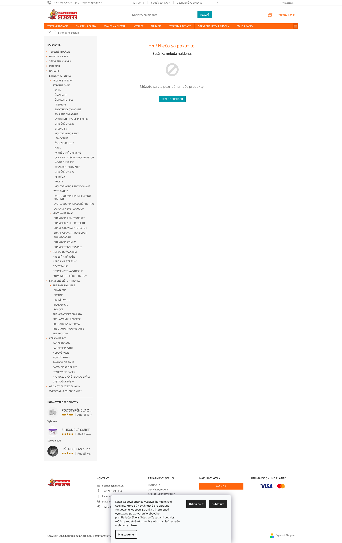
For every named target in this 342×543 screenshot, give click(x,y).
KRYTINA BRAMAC (63, 213)
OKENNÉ (58, 295)
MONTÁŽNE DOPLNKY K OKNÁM (72, 186)
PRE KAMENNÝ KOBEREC (67, 319)
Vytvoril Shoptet (285, 535)
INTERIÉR (54, 66)
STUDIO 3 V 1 (62, 128)
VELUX (57, 90)
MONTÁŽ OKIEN (61, 357)
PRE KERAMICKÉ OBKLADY (67, 314)
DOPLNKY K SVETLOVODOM (69, 208)
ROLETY (59, 181)
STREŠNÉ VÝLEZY (64, 123)
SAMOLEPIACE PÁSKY (65, 367)
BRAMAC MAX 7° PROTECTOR (70, 232)
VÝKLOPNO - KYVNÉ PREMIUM (71, 118)
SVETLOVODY (60, 190)
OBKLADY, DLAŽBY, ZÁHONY (64, 386)
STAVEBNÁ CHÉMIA (60, 61)
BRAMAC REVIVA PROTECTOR (70, 227)
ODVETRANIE (60, 266)
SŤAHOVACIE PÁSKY (64, 371)
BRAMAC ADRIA (62, 237)
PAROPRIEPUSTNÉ (63, 347)
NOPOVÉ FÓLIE (61, 352)
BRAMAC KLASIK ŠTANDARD (69, 218)
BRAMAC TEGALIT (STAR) (68, 246)
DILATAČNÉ (60, 290)
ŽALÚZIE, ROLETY (64, 142)
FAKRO (57, 147)
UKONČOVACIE (62, 299)
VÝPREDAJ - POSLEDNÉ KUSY (65, 391)
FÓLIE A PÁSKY (57, 338)
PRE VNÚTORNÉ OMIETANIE (68, 328)
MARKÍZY (60, 176)
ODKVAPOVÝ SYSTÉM (65, 251)
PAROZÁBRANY (61, 343)
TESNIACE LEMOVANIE (67, 166)
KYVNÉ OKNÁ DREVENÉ (68, 152)
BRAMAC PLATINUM (65, 242)
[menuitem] (58, 26)
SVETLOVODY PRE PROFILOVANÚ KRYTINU (72, 197)
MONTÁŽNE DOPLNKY (67, 133)
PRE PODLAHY (60, 333)
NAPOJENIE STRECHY (64, 261)
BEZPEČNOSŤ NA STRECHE (68, 270)
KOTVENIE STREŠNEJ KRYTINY (70, 275)
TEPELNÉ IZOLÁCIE (59, 51)
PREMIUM (60, 104)
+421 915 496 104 (112, 490)
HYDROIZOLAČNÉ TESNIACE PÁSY (71, 376)
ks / (221, 486)
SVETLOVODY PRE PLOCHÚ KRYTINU (74, 203)
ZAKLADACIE (61, 304)
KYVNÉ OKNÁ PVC (64, 162)
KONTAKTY (138, 2)
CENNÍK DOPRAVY (160, 2)
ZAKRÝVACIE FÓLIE (63, 362)
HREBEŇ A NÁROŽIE (64, 256)
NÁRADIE (54, 70)
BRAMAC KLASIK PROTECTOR (70, 222)
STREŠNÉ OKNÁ (61, 85)
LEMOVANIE (61, 138)
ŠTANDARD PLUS (64, 99)
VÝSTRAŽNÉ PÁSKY (64, 381)
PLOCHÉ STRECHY (63, 80)
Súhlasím (218, 504)
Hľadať (204, 14)
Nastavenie (126, 534)
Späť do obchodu (172, 98)
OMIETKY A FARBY (59, 56)
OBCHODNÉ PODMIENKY (189, 2)
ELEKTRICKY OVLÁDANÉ (68, 109)
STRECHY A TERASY (60, 75)
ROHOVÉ (58, 309)
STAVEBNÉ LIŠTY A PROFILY (64, 280)
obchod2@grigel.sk (113, 485)
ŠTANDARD (61, 94)
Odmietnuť (196, 504)
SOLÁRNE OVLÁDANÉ (66, 114)
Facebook (107, 496)
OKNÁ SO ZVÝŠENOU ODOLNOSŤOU (74, 157)
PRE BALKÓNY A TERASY (66, 323)
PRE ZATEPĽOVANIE (64, 285)
